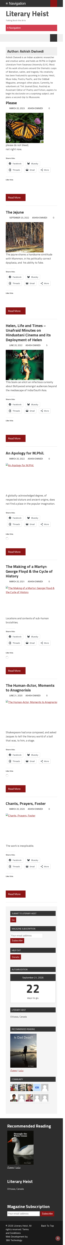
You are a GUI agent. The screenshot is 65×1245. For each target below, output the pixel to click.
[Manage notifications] (57, 1238)
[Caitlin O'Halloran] (37, 1087)
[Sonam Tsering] (14, 1097)
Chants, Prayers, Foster (26, 803)
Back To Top (47, 1225)
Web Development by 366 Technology (17, 1238)
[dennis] (37, 1097)
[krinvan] (29, 1087)
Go (13, 920)
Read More (14, 197)
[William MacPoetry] (21, 1087)
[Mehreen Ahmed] (14, 1087)
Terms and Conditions (17, 1231)
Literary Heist (27, 13)
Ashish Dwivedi (35, 108)
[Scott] (21, 1097)
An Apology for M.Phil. (25, 453)
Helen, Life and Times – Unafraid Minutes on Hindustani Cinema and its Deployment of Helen (28, 333)
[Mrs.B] (44, 1087)
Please (11, 103)
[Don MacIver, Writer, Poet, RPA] (29, 1097)
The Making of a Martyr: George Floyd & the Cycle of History (29, 571)
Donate (16, 957)
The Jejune (15, 212)
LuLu (21, 1070)
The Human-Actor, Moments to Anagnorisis (30, 687)
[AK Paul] (44, 1097)
